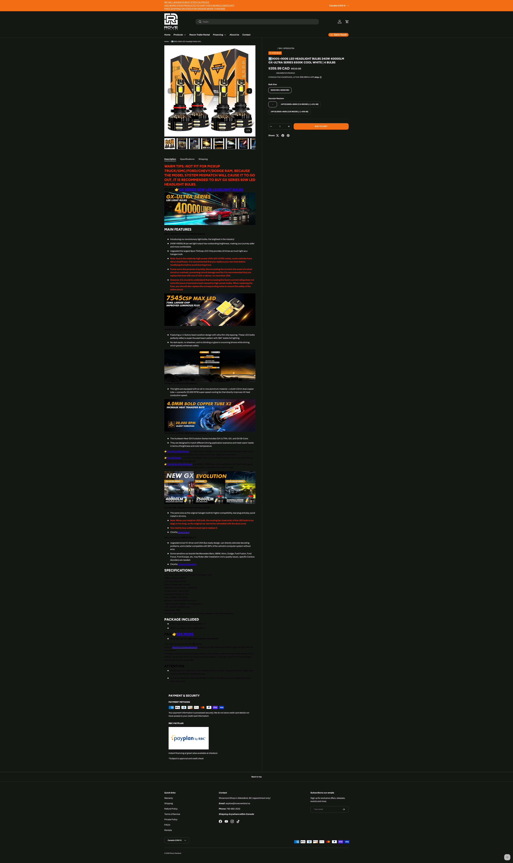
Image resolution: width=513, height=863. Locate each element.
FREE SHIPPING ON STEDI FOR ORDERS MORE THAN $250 (194, 9)
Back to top (256, 777)
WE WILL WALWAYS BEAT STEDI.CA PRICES (186, 2)
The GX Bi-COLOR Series (179, 464)
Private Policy (170, 819)
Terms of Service (172, 814)
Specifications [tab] (187, 159)
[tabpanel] (209, 423)
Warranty (168, 798)
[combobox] (257, 21)
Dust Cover (183, 532)
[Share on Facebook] (282, 135)
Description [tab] (170, 159)
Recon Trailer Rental (199, 35)
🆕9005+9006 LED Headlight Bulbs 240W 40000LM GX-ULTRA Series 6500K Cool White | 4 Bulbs (187, 41)
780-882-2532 (233, 809)
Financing (218, 35)
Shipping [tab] (203, 159)
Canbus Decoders (187, 564)
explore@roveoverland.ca (238, 803)
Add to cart (321, 126)
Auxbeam (272, 48)
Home (167, 35)
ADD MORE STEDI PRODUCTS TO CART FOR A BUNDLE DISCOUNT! (199, 5)
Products (178, 35)
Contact (246, 35)
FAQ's (167, 825)
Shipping (272, 73)
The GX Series (174, 458)
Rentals (168, 830)
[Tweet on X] (277, 135)
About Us (234, 35)
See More (185, 634)
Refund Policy (171, 809)
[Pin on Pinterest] (288, 135)
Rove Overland (175, 853)
